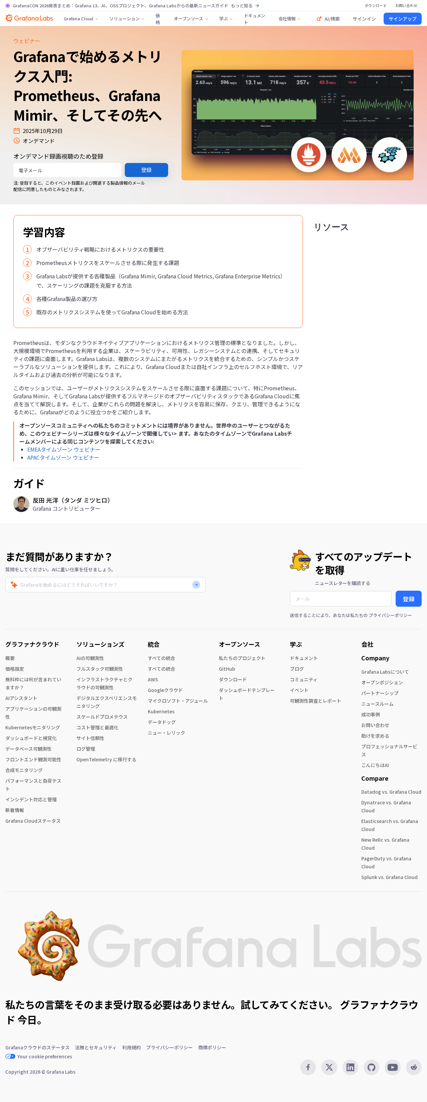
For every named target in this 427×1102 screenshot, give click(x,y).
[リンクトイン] (350, 1067)
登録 (146, 170)
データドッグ (162, 722)
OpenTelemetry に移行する (106, 759)
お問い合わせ (375, 725)
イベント (299, 690)
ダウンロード (233, 679)
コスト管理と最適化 (97, 727)
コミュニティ (304, 679)
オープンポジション (382, 682)
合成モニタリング (24, 770)
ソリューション (124, 18)
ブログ (297, 668)
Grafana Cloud (78, 18)
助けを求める (375, 735)
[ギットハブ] (371, 1067)
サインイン (364, 18)
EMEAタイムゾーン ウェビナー (63, 449)
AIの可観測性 (90, 658)
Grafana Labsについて (385, 671)
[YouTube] (392, 1067)
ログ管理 (85, 748)
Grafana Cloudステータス (33, 820)
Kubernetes (161, 711)
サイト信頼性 (90, 738)
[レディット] (414, 1067)
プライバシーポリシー (390, 615)
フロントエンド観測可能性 (33, 759)
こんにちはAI (375, 765)
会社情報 (287, 18)
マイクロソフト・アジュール (178, 700)
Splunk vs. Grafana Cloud (389, 877)
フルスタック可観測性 (99, 668)
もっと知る (242, 5)
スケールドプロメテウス (102, 716)
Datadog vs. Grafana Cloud (391, 791)
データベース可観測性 (28, 748)
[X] (329, 1067)
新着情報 (14, 810)
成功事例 (370, 714)
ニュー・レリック (166, 732)
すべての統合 (161, 658)
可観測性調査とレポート (315, 700)
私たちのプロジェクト (242, 658)
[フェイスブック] (308, 1067)
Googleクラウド (165, 690)
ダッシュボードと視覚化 (31, 738)
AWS (153, 679)
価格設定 (14, 668)
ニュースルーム (377, 703)
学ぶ (223, 18)
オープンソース (188, 18)
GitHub (227, 668)
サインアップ (403, 18)
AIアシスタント (21, 698)
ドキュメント (254, 18)
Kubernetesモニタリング (32, 727)
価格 (157, 18)
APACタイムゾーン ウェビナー (63, 457)
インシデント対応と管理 (31, 799)
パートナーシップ (380, 693)
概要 (10, 658)
